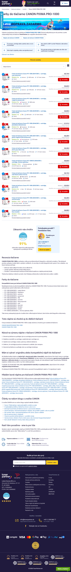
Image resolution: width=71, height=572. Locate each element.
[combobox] (33, 66)
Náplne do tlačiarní (16, 9)
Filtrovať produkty (35, 60)
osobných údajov (32, 466)
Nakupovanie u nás (31, 475)
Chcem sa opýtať (44, 249)
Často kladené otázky (31, 501)
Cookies (27, 482)
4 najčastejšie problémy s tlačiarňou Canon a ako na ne (19, 407)
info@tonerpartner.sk (44, 246)
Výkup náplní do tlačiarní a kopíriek (35, 503)
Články (50, 482)
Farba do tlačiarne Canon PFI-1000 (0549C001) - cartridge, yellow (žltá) (35, 386)
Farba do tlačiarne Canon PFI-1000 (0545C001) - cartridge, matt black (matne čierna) (30, 382)
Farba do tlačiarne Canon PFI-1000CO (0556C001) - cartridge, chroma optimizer (27, 161)
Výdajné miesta (29, 489)
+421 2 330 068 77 (33, 3)
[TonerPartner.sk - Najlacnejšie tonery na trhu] (7, 3)
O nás (50, 477)
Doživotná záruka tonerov (32, 496)
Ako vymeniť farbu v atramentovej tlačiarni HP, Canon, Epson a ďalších (24, 412)
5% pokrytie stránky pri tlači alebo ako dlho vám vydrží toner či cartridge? (54, 50)
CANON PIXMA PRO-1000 (32, 32)
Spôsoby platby (29, 491)
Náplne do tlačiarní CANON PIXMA (33, 38)
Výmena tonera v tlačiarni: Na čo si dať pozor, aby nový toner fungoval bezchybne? (27, 418)
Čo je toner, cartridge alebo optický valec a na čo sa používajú (20, 44)
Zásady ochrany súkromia (32, 480)
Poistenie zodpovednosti (32, 498)
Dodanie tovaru (29, 487)
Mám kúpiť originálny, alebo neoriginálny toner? (20, 50)
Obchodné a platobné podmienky (34, 477)
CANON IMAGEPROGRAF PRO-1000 (12, 325)
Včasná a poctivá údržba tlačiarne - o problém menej (19, 416)
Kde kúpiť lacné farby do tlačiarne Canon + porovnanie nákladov (22, 408)
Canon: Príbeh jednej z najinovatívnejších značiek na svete (20, 405)
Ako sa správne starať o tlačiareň (13, 414)
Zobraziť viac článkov (8, 54)
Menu (66, 3)
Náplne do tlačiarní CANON (11, 38)
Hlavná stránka (5, 9)
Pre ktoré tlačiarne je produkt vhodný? (21, 81)
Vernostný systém (30, 494)
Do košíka (65, 79)
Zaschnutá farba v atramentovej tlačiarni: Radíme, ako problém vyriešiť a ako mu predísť (29, 410)
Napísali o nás (29, 510)
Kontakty (51, 480)
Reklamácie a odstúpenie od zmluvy (35, 484)
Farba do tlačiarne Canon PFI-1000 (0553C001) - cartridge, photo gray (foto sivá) (44, 389)
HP (49, 487)
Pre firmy (51, 484)
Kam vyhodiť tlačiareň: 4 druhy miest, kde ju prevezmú (19, 419)
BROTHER (51, 494)
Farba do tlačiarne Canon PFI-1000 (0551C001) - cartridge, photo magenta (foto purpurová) (29, 136)
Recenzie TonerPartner (31, 505)
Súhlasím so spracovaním (26, 466)
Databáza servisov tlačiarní (32, 508)
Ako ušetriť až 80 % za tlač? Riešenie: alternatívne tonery (54, 44)
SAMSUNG (52, 491)
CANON (25, 9)
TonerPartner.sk (54, 475)
